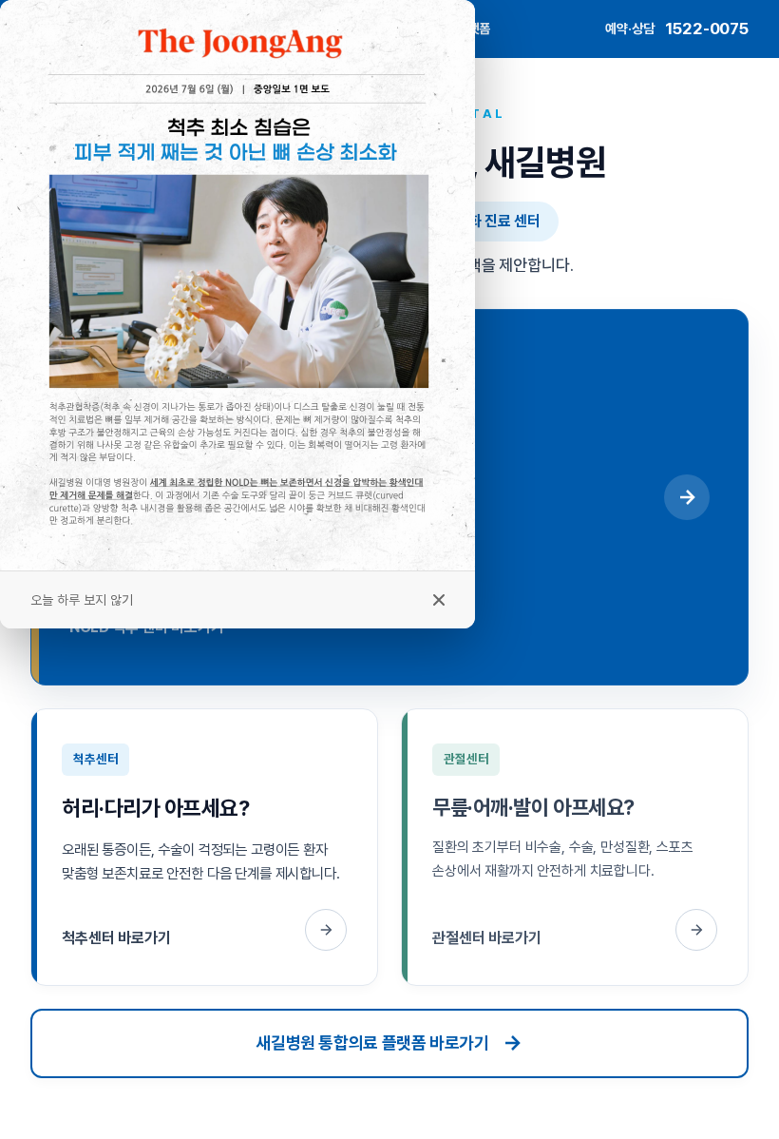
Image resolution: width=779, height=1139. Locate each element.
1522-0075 (707, 28)
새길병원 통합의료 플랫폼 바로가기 (372, 1042)
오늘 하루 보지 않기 (81, 600)
